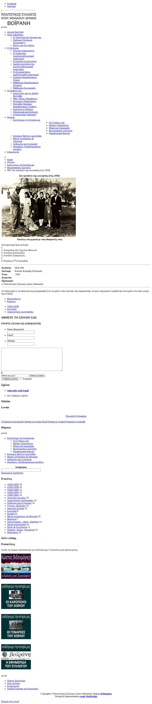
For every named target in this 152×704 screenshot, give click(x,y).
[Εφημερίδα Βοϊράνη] (16, 673)
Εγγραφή (27, 379)
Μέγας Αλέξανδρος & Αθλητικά (22, 516)
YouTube (11, 6)
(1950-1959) (13, 306)
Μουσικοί (11, 519)
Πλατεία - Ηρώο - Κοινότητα (21, 529)
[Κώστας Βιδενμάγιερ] (16, 582)
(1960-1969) (13, 495)
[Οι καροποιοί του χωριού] (16, 612)
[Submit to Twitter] (55, 421)
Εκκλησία (11, 309)
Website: (11, 341)
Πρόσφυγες (12, 532)
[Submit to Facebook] (11, 421)
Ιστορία (10, 513)
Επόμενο (11, 301)
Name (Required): (15, 329)
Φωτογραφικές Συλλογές (19, 167)
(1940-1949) (13, 490)
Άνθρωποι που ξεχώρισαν (19, 503)
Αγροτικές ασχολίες (16, 498)
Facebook (11, 3)
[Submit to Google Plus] (34, 421)
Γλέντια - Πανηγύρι (16, 506)
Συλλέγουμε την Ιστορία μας (20, 165)
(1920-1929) (13, 484)
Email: (10, 335)
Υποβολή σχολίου (10, 379)
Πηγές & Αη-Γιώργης (17, 527)
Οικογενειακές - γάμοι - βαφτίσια (22, 521)
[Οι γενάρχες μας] (16, 643)
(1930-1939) (13, 487)
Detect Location (37, 376)
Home (10, 159)
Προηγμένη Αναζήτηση (12, 473)
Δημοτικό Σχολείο (15, 508)
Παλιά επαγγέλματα (16, 524)
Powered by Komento (76, 416)
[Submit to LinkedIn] (75, 421)
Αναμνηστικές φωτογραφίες (20, 311)
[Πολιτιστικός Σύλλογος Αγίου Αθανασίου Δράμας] (18, 24)
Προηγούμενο (13, 298)
